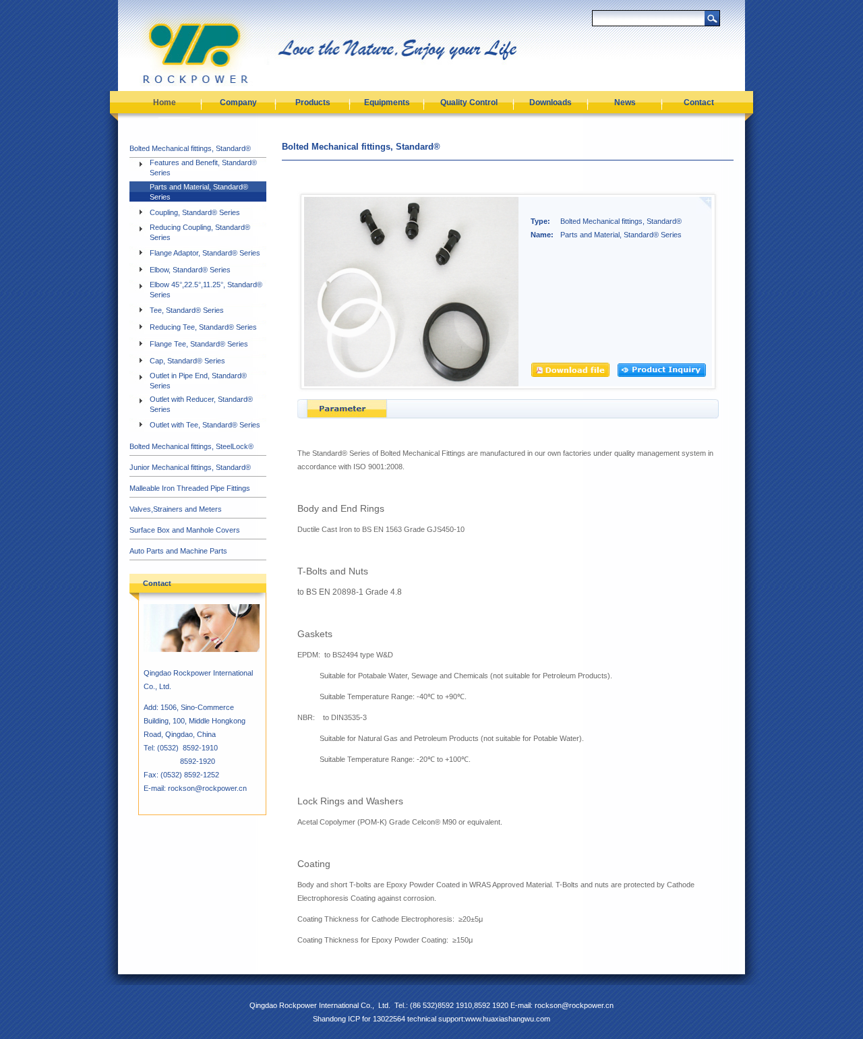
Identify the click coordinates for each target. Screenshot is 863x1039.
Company (238, 102)
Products (312, 102)
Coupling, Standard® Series (195, 212)
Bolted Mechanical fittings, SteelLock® (191, 446)
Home (164, 102)
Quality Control (469, 102)
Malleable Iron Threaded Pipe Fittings (189, 488)
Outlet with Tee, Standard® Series (205, 425)
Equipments (387, 102)
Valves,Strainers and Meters (175, 509)
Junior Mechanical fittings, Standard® (190, 467)
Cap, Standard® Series (187, 361)
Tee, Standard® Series (187, 310)
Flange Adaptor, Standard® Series (205, 253)
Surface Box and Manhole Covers (184, 530)
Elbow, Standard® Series (190, 270)
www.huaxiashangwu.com (507, 1019)
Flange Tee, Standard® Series (199, 344)
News (625, 102)
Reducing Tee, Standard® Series (203, 327)
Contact (699, 102)
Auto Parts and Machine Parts (178, 551)
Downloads (550, 102)
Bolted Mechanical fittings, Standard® (190, 148)
